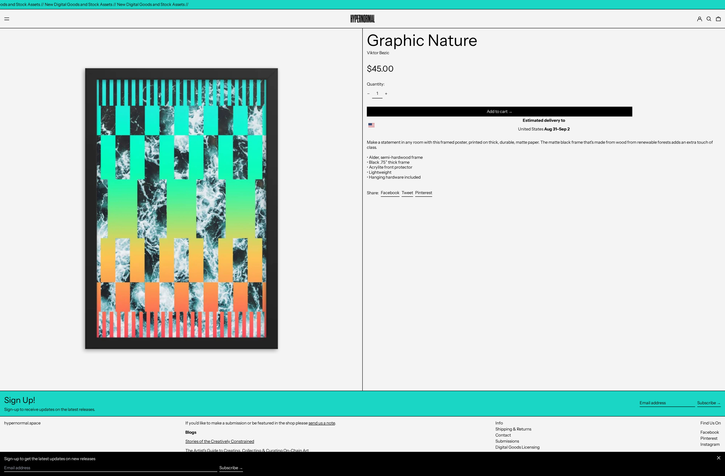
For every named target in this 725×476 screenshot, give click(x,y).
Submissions (507, 441)
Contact (503, 435)
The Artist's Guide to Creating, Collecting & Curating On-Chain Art (247, 450)
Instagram (710, 444)
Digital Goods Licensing (517, 447)
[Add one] (386, 93)
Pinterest (708, 438)
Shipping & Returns (513, 429)
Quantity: (376, 84)
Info (499, 423)
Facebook (709, 432)
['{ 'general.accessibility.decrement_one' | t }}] (368, 93)
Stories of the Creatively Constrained (219, 441)
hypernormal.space (22, 423)
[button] (709, 19)
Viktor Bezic (378, 52)
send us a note (322, 423)
